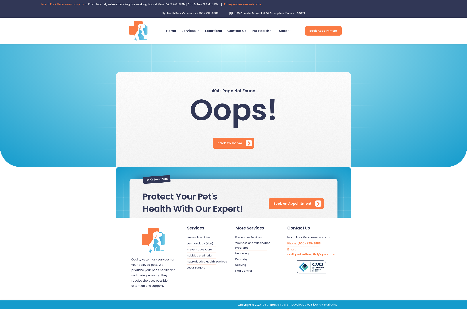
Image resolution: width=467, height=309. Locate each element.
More (283, 30)
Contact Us (236, 30)
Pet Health (260, 30)
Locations (213, 30)
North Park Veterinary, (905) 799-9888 (193, 13)
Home (171, 30)
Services (189, 30)
